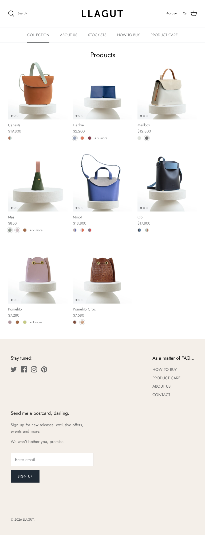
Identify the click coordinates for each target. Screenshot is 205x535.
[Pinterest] (44, 369)
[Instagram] (34, 369)
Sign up (25, 476)
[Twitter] (14, 369)
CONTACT (161, 395)
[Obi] (167, 182)
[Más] (38, 182)
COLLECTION (38, 35)
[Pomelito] (38, 274)
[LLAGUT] (102, 13)
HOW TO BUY (128, 35)
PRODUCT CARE (164, 35)
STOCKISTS (97, 35)
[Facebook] (24, 369)
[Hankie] (102, 90)
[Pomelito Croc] (102, 274)
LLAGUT (28, 519)
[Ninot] (102, 182)
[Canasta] (38, 90)
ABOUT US (68, 35)
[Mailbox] (167, 90)
